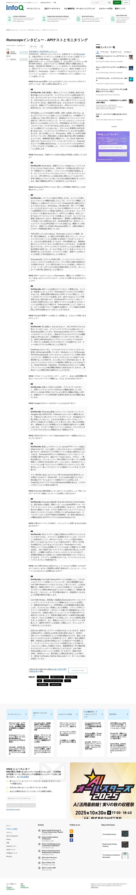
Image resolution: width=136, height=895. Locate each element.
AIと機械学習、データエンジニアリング (79, 8)
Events (8, 839)
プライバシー (94, 887)
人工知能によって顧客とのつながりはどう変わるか (68, 742)
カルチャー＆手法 (106, 8)
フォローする (24, 52)
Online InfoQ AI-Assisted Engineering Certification (51, 851)
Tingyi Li (120, 107)
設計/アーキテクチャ (52, 8)
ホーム (8, 825)
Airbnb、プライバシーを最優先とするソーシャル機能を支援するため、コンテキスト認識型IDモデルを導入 (42, 738)
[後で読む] (42, 46)
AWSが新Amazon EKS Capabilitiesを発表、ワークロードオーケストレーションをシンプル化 (118, 725)
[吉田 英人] (8, 59)
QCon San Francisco (49, 857)
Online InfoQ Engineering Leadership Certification (51, 844)
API (39, 680)
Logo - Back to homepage (15, 7)
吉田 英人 (13, 59)
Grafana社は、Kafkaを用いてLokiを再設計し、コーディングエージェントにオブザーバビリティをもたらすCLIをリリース (118, 748)
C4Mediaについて (11, 853)
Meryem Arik (112, 105)
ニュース (22, 30)
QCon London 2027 (49, 868)
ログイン (9, 832)
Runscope (81, 54)
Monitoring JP (71, 677)
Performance (43, 684)
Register (117, 2)
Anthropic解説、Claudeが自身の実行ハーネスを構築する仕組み (93, 735)
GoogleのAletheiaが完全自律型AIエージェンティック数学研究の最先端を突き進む (93, 725)
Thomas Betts (100, 83)
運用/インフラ (120, 8)
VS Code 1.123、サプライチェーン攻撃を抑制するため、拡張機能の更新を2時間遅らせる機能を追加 (17, 726)
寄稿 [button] (55, 2)
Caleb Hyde (99, 119)
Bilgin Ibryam (100, 72)
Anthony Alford (101, 105)
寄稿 (7, 843)
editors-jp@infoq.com (24, 886)
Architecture (55, 684)
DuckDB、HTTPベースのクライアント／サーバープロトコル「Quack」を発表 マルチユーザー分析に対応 (93, 745)
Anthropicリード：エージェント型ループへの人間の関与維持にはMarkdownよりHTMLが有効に (17, 738)
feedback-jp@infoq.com (10, 888)
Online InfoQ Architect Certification (50, 838)
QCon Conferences (12, 836)
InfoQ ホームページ (11, 30)
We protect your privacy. (105, 159)
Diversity (9, 856)
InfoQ (98, 94)
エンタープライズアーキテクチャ (53, 680)
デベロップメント (33, 8)
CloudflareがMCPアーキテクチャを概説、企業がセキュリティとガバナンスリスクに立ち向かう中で (42, 750)
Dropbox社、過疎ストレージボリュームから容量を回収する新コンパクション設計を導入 (118, 736)
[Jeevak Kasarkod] (8, 52)
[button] (112, 154)
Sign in (126, 2)
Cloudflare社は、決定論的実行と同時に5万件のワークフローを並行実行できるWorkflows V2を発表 (42, 726)
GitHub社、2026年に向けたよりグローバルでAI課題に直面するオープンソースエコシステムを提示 (17, 750)
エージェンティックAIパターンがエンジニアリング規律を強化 (68, 733)
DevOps (112, 714)
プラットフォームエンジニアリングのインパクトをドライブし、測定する (68, 724)
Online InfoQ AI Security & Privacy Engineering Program (52, 831)
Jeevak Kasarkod (13, 52)
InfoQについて (10, 849)
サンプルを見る (112, 143)
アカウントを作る (11, 829)
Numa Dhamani (100, 107)
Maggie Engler (111, 107)
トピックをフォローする (78, 670)
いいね (34, 46)
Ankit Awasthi (100, 61)
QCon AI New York (48, 863)
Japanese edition (45, 2)
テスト (67, 680)
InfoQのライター (11, 846)
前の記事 (114, 126)
